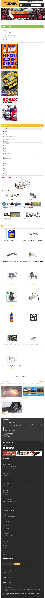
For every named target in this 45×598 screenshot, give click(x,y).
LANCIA (5, 170)
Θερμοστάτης (5, 39)
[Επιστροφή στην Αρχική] (1, 21)
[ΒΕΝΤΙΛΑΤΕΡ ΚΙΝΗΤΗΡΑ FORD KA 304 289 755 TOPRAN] (33, 317)
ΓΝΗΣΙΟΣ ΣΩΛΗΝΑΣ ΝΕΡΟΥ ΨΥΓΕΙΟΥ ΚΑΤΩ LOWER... (33, 240)
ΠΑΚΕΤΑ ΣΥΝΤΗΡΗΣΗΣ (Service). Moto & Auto (10, 512)
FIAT (5, 166)
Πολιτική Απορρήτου (31, 593)
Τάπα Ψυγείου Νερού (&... (8, 207)
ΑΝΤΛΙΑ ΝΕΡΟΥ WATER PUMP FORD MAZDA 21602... (33, 261)
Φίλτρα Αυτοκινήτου (6, 478)
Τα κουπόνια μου (5, 537)
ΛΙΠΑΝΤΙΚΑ (4, 462)
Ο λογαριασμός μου (6, 525)
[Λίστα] (4, 226)
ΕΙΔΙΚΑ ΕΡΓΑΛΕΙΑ (5, 514)
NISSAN (5, 173)
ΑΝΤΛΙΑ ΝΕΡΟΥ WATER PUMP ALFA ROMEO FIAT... (11, 282)
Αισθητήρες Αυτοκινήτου (7, 499)
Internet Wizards (5, 594)
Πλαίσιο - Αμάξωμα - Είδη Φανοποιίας (9, 501)
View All (42, 416)
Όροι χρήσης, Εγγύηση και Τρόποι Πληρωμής (10, 550)
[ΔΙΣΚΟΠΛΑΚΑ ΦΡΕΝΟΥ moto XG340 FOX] (12, 338)
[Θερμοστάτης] (33, 214)
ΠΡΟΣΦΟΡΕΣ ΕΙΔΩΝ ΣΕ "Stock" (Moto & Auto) (10, 519)
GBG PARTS (6, 148)
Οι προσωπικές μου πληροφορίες (8, 535)
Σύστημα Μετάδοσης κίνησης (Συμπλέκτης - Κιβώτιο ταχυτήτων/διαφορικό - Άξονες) (17, 487)
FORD (5, 168)
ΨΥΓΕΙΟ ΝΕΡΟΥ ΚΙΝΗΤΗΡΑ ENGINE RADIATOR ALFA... (12, 366)
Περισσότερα (4, 397)
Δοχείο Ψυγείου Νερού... (28, 207)
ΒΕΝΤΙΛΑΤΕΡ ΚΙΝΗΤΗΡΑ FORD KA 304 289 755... (33, 323)
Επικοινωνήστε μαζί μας (7, 545)
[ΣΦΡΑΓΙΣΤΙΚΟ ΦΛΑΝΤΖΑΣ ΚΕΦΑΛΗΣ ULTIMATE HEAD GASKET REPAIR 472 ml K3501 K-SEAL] (12, 317)
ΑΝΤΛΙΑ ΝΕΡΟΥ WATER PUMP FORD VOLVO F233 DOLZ (33, 282)
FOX (5, 146)
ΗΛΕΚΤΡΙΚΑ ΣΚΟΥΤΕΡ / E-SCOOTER (8, 471)
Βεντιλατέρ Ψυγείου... (7, 218)
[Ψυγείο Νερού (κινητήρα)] (33, 195)
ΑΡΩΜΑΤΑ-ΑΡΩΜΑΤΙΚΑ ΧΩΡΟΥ (7, 521)
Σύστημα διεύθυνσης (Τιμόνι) (7, 488)
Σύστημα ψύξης (5, 485)
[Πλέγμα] (2, 226)
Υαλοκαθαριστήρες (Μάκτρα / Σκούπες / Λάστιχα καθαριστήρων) (13, 497)
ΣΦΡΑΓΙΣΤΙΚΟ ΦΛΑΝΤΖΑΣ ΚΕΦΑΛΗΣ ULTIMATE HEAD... (12, 324)
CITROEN (5, 145)
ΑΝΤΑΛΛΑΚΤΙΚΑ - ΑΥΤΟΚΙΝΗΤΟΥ (7, 476)
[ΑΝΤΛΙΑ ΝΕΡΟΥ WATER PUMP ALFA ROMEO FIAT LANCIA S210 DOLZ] (12, 275)
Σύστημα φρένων (5, 492)
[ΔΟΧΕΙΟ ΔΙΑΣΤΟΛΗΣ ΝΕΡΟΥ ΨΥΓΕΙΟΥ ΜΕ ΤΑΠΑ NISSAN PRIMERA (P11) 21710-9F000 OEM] (33, 296)
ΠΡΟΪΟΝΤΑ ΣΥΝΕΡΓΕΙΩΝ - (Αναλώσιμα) (9, 516)
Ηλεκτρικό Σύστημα (6, 494)
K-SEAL (5, 151)
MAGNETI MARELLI (7, 153)
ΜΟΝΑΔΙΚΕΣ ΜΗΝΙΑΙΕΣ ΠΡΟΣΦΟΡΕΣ (8, 518)
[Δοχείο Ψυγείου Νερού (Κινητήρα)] (33, 204)
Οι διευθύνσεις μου (6, 533)
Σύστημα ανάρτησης (6, 490)
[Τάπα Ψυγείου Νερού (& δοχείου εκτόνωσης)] (12, 204)
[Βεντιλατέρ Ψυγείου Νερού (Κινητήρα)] (12, 214)
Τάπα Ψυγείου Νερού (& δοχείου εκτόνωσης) (10, 33)
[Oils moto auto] (10, 3)
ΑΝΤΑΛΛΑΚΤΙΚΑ (5, 475)
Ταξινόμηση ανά (8, 225)
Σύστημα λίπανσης (6, 483)
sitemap (4, 554)
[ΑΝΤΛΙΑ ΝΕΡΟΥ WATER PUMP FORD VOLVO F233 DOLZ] (33, 275)
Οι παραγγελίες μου (6, 528)
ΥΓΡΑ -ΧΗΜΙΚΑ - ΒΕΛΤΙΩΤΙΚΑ (7, 464)
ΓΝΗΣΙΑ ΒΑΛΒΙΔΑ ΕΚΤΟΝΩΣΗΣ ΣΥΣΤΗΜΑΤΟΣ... (33, 344)
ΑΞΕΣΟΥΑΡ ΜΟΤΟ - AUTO (6, 473)
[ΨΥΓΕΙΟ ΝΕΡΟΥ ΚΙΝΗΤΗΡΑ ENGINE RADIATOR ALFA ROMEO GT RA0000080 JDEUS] (12, 359)
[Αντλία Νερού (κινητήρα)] (12, 195)
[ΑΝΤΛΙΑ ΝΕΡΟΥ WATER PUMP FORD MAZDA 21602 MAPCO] (33, 254)
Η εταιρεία (4, 552)
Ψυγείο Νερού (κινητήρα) (7, 32)
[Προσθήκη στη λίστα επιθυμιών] (12, 245)
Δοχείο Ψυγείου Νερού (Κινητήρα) (9, 35)
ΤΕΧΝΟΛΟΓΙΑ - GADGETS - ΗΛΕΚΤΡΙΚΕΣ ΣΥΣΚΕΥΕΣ (10, 468)
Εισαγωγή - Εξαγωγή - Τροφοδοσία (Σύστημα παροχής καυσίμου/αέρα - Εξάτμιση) (16, 481)
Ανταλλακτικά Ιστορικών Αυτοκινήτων (9, 504)
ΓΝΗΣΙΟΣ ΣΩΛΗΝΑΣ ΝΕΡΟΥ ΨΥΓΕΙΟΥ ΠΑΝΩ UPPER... (12, 261)
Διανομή (4, 547)
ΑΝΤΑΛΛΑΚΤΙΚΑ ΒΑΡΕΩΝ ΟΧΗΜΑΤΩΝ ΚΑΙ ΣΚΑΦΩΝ (10, 508)
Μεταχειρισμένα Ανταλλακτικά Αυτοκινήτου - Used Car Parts (13, 503)
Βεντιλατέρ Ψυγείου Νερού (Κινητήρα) (9, 37)
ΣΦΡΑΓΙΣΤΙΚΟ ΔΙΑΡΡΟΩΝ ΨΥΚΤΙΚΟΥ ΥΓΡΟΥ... (11, 240)
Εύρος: (4, 158)
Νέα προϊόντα (5, 543)
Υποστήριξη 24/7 (35, 1)
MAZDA (5, 171)
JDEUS (5, 150)
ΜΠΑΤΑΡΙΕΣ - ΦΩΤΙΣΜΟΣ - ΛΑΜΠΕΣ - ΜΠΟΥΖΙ (9, 466)
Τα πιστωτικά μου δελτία (7, 531)
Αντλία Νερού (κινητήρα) (7, 30)
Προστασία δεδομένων (6, 549)
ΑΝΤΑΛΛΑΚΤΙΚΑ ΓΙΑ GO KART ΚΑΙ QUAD (8, 510)
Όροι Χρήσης (25, 593)
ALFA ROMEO (6, 163)
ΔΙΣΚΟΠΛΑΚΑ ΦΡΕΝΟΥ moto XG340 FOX (12, 344)
